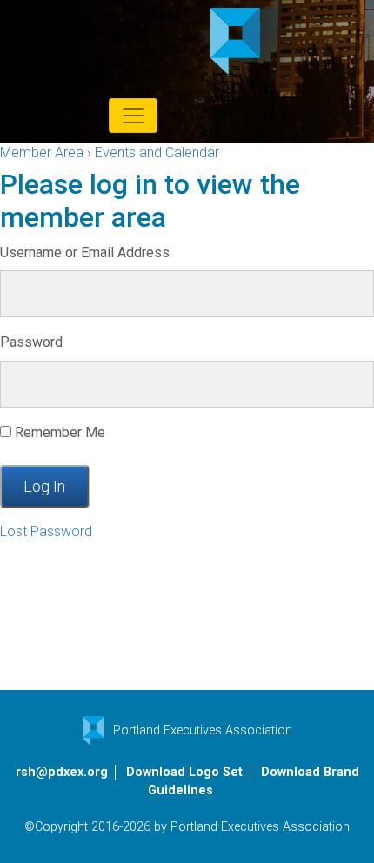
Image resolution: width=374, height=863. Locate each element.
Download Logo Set (184, 772)
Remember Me (58, 432)
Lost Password (46, 531)
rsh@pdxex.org (62, 772)
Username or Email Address (85, 252)
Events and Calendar (157, 152)
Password (31, 342)
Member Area (41, 152)
